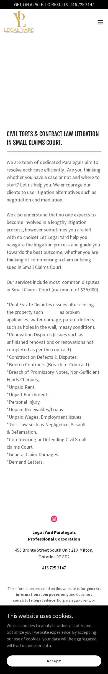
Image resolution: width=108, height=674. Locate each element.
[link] (19, 22)
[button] (100, 22)
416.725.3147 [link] (54, 567)
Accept (54, 660)
